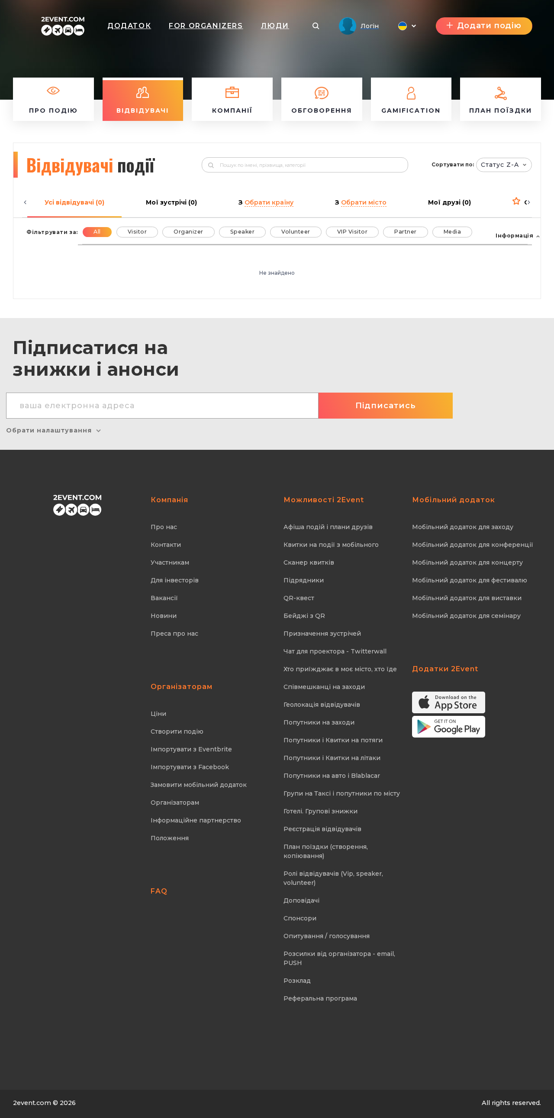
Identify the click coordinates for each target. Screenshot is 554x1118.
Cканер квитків (308, 562)
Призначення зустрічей (322, 633)
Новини (164, 616)
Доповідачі (301, 900)
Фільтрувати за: (52, 232)
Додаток (129, 26)
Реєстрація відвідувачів (322, 829)
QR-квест (298, 598)
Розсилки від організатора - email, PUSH (339, 958)
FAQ (159, 891)
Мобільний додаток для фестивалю (469, 580)
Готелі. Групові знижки (320, 811)
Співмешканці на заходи (324, 687)
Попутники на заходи (318, 722)
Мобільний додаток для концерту (467, 562)
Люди (275, 26)
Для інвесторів (175, 580)
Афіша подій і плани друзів (328, 527)
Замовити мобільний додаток (199, 785)
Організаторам (175, 802)
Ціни (158, 714)
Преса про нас (174, 633)
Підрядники (303, 580)
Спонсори (299, 918)
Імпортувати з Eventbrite (191, 749)
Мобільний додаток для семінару (466, 616)
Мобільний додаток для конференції (472, 545)
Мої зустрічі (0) (171, 202)
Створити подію (177, 731)
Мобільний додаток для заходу (462, 527)
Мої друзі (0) (449, 202)
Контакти (166, 545)
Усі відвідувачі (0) (74, 202)
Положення (170, 838)
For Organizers (206, 26)
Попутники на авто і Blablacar (331, 776)
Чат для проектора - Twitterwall (335, 651)
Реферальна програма (320, 998)
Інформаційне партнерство (196, 820)
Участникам (170, 562)
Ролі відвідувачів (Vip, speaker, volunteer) (333, 878)
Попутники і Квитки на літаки (331, 758)
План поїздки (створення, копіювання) (325, 851)
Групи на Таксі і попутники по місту (341, 793)
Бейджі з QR (304, 616)
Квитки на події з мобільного (331, 545)
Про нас (164, 527)
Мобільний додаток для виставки (467, 598)
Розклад (297, 981)
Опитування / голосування (326, 936)
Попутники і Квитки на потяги (333, 740)
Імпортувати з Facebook (190, 767)
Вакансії (164, 598)
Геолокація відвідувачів (321, 704)
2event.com (32, 1103)
